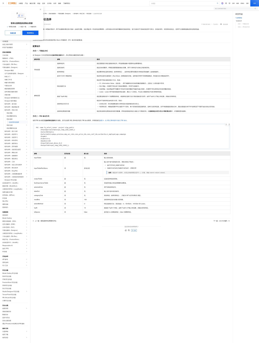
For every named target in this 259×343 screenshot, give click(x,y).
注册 (247, 3)
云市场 (49, 3)
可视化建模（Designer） (65, 13)
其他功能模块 (52, 13)
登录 (254, 3)
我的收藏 (225, 24)
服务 (59, 3)
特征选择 (89, 13)
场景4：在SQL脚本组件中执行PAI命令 (113, 120)
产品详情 (215, 24)
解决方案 (32, 3)
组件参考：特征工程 (79, 13)
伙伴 (54, 3)
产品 (26, 3)
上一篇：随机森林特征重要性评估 (45, 221)
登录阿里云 (30, 33)
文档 (233, 3)
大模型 (21, 3)
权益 (38, 3)
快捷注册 (13, 33)
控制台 (242, 3)
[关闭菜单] (3, 3)
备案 (237, 3)
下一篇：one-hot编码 (220, 221)
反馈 (135, 230)
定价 (43, 3)
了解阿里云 (66, 3)
